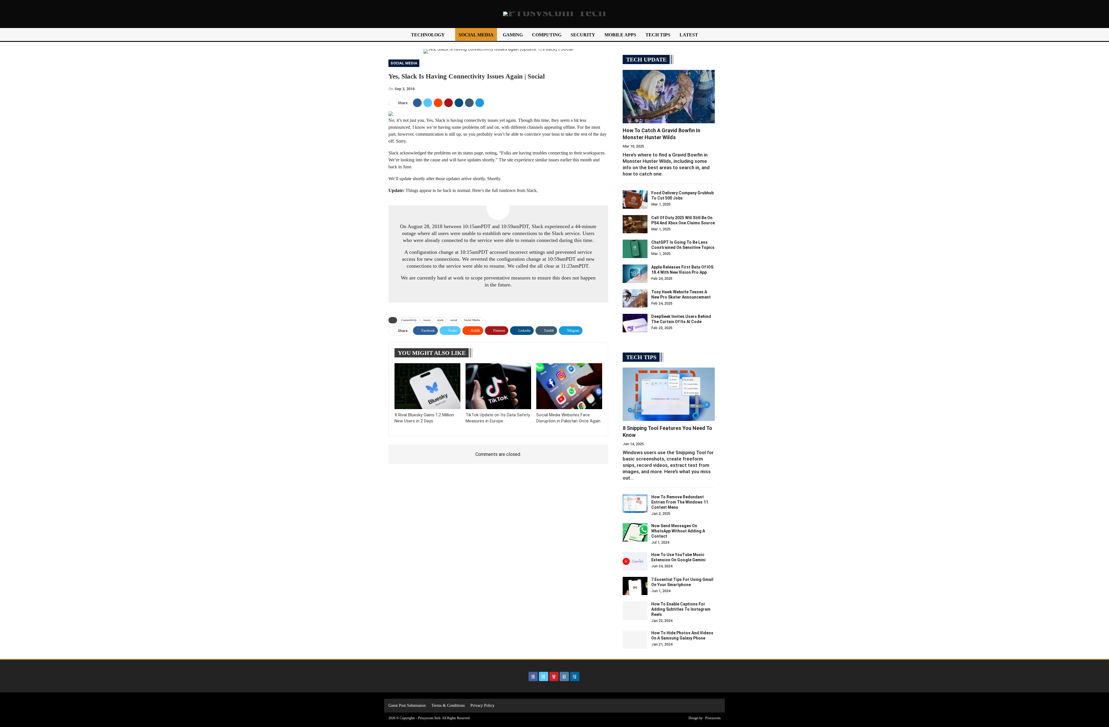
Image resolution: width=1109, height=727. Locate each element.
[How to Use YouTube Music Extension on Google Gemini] (635, 561)
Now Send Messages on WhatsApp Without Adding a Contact (678, 530)
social (453, 320)
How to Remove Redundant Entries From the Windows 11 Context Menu (679, 502)
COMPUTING (546, 34)
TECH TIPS (657, 34)
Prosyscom (713, 718)
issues (427, 320)
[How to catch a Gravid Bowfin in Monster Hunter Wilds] (669, 96)
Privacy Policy (482, 705)
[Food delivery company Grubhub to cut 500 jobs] (635, 199)
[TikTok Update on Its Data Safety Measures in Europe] (498, 386)
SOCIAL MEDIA (476, 34)
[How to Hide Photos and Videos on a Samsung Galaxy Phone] (635, 639)
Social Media (403, 63)
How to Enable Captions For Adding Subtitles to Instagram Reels (680, 609)
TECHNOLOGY (428, 34)
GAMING (513, 34)
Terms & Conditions (448, 705)
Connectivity (409, 320)
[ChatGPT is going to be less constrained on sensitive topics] (635, 249)
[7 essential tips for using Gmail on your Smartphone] (635, 586)
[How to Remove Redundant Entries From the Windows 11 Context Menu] (635, 503)
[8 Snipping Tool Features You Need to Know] (669, 394)
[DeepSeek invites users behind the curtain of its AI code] (635, 323)
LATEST (689, 34)
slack (440, 320)
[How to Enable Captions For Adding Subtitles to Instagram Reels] (635, 610)
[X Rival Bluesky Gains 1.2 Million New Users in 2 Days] (427, 386)
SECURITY (583, 34)
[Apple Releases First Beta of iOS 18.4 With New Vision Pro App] (635, 273)
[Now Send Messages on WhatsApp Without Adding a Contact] (635, 532)
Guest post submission (407, 705)
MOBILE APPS (620, 34)
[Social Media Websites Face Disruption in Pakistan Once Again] (569, 386)
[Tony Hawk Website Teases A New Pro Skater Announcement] (635, 298)
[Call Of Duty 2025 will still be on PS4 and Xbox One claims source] (635, 224)
